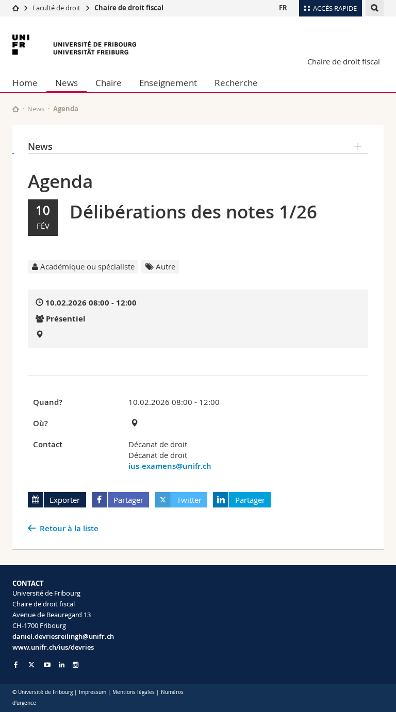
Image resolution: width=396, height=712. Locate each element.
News (66, 83)
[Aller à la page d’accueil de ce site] (15, 109)
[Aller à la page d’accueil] (15, 7)
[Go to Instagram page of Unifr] (75, 665)
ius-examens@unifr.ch (169, 466)
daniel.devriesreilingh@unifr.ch (63, 636)
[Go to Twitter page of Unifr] (31, 664)
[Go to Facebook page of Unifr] (15, 664)
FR (283, 7)
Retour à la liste (69, 528)
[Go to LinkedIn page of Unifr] (61, 665)
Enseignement (168, 83)
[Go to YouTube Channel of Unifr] (47, 665)
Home (25, 83)
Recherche (236, 83)
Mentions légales (133, 692)
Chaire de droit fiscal (128, 7)
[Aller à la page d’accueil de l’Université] (74, 45)
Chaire (108, 83)
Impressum (92, 692)
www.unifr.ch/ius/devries (53, 647)
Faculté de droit (57, 7)
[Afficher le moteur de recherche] (375, 8)
